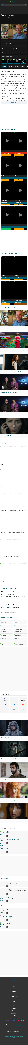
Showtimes (14, 993)
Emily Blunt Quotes (8, 588)
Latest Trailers (5, 718)
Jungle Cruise (17, 225)
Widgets (23, 711)
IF (15, 175)
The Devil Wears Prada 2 (20, 151)
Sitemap (14, 1010)
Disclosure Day (4, 151)
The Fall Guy (4, 200)
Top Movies (4, 879)
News (14, 1001)
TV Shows (14, 989)
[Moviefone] (14, 2)
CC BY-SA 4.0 (3, 612)
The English (3, 275)
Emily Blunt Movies (7, 129)
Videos (14, 998)
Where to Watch (4, 202)
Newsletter (14, 711)
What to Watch (14, 996)
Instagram (23, 700)
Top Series (4, 906)
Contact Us (14, 1008)
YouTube (4, 706)
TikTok (4, 711)
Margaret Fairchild (5, 594)
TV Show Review (9, 833)
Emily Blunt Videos (6, 308)
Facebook (4, 700)
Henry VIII (3, 300)
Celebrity (10, 17)
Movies (14, 986)
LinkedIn (13, 706)
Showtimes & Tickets (5, 153)
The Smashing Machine (6, 175)
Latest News (4, 443)
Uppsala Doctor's (18, 300)
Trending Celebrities (7, 617)
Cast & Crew (17, 304)
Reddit (23, 706)
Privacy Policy (14, 1015)
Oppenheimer (4, 225)
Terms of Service (14, 1013)
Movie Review (8, 840)
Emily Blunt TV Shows (7, 254)
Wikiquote (10, 599)
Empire (16, 275)
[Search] (25, 5)
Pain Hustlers (17, 200)
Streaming (14, 991)
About (14, 1005)
